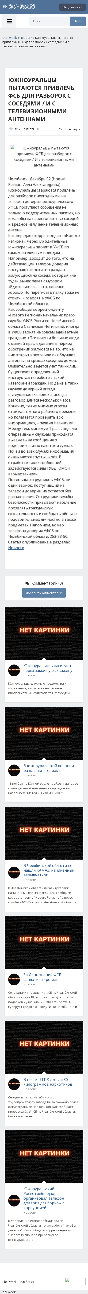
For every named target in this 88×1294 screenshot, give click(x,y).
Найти (78, 21)
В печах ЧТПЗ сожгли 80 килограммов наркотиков (47, 1082)
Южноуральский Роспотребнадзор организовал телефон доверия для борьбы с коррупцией (43, 1198)
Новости (16, 547)
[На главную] (20, 7)
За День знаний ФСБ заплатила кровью (42, 977)
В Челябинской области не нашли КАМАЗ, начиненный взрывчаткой (48, 870)
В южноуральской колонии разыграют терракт (48, 768)
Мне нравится (26, 129)
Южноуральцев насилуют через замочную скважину (47, 668)
